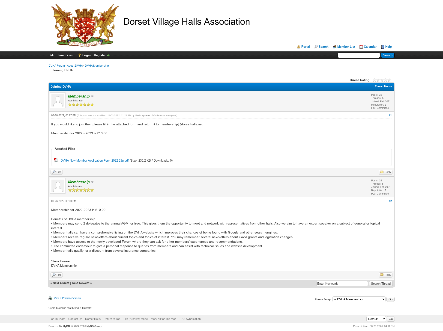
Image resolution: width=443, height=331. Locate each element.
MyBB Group (94, 326)
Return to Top (112, 319)
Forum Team (57, 319)
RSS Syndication (190, 319)
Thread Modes (383, 86)
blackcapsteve (142, 115)
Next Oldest (61, 283)
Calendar (370, 46)
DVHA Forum (56, 65)
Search (324, 46)
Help (388, 46)
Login (86, 55)
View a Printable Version (67, 298)
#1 (390, 115)
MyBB (66, 326)
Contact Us (75, 319)
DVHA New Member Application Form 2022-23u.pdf (95, 160)
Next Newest (80, 283)
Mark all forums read (164, 319)
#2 (390, 201)
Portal (305, 46)
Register (100, 55)
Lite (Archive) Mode (135, 319)
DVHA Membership (97, 65)
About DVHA (75, 65)
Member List (346, 46)
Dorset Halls (93, 319)
